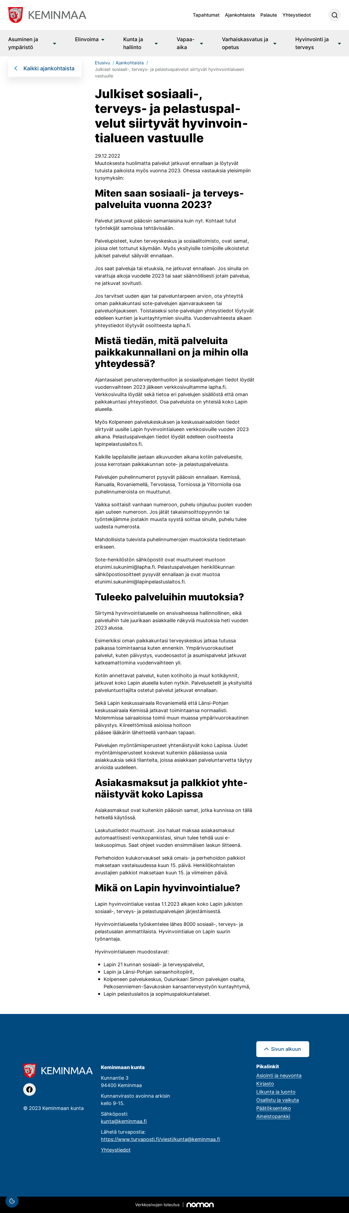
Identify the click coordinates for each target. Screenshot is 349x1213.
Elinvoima (87, 39)
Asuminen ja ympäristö (23, 43)
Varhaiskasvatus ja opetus (245, 43)
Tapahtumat (206, 14)
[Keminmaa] (47, 15)
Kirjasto (265, 1083)
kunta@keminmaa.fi (124, 1121)
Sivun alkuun (286, 1048)
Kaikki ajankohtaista (48, 68)
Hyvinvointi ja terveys (312, 43)
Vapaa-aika (186, 43)
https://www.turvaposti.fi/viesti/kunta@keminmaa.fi (160, 1139)
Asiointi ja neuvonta (279, 1075)
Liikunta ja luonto (276, 1091)
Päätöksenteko (273, 1108)
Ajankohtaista (240, 14)
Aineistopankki (273, 1116)
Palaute (268, 14)
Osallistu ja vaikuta (277, 1099)
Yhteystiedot (296, 14)
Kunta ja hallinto (133, 43)
